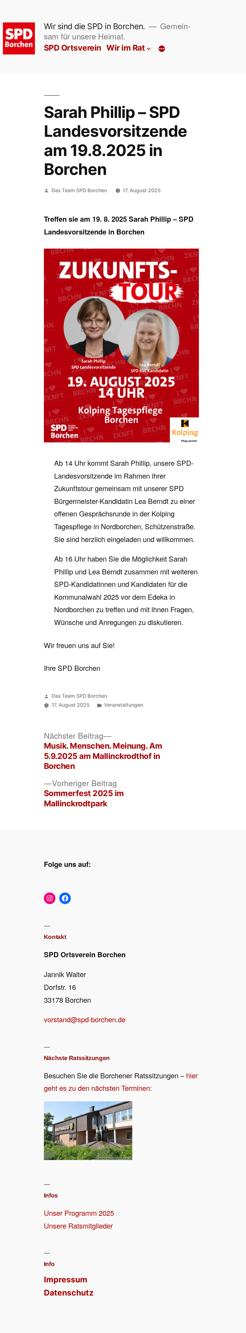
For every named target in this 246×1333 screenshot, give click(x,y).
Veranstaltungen (123, 705)
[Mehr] (162, 49)
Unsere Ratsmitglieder (78, 1225)
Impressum (65, 1279)
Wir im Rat (125, 48)
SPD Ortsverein (72, 48)
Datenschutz (69, 1292)
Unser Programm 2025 (79, 1213)
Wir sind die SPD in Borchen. (94, 26)
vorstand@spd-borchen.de (85, 1019)
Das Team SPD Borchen (79, 190)
